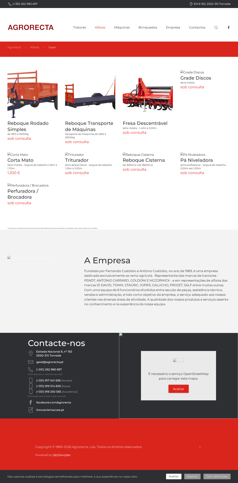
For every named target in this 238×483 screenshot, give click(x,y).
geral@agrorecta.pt (49, 362)
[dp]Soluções (61, 455)
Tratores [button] (79, 27)
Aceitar (178, 389)
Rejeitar (192, 476)
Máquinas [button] (122, 27)
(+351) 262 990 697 (25, 4)
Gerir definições (217, 476)
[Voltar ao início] (30, 27)
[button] (216, 27)
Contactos (197, 27)
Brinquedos (148, 27)
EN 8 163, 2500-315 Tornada (212, 4)
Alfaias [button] (100, 27)
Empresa (173, 27)
